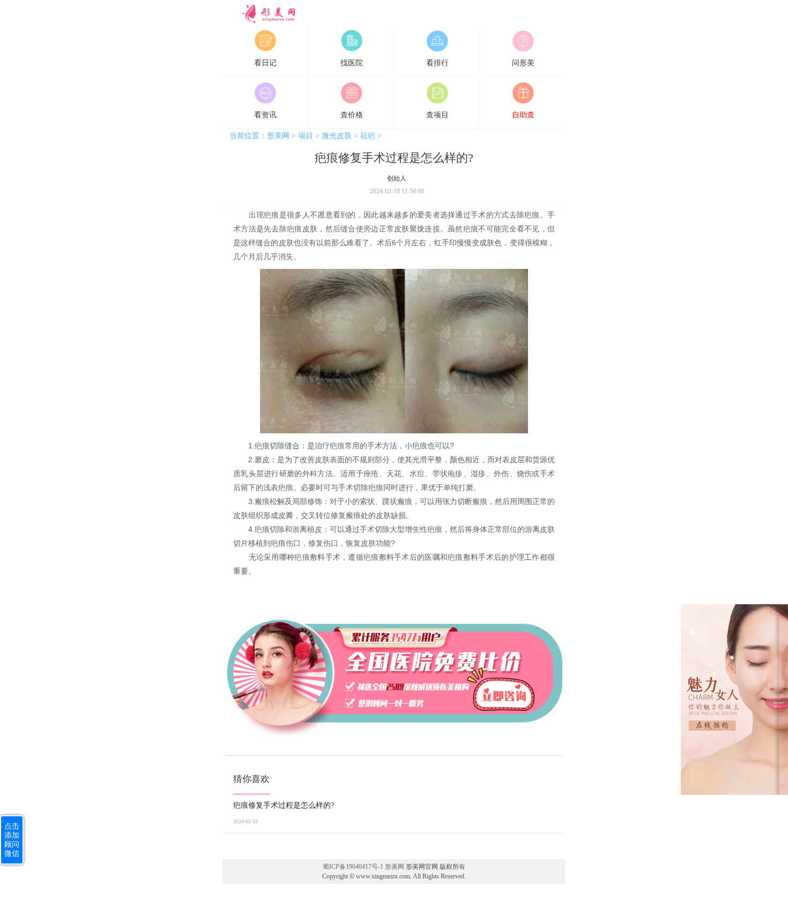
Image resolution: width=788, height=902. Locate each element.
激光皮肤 (337, 136)
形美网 (257, 20)
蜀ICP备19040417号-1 (353, 866)
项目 (305, 136)
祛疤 (367, 136)
